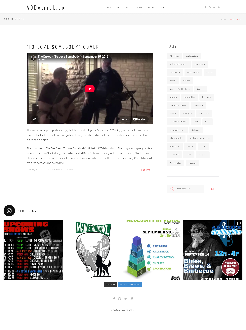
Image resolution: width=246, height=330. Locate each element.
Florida (187, 81)
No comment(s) (55, 170)
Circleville (175, 72)
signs (203, 147)
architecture (192, 56)
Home (109, 7)
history (173, 97)
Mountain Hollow (178, 122)
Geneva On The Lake (180, 89)
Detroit (210, 72)
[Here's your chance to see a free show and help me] (93, 250)
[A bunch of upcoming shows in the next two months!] (33, 250)
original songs (177, 130)
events (173, 81)
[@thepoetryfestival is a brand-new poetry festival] (153, 250)
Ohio (207, 122)
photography (176, 138)
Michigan (187, 114)
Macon (173, 114)
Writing (152, 7)
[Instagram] (210, 7)
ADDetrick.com (48, 7)
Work (140, 7)
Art (119, 7)
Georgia (201, 89)
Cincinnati (200, 64)
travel (189, 155)
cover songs (193, 72)
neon (196, 122)
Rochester (175, 147)
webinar (192, 163)
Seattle (190, 147)
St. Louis (174, 155)
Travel (164, 7)
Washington (176, 163)
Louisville (199, 105)
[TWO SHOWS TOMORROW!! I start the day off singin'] (213, 250)
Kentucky (206, 97)
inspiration (189, 97)
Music (129, 7)
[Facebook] (205, 7)
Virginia (203, 155)
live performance (178, 105)
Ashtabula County (179, 64)
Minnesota (204, 114)
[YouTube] (219, 7)
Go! (212, 188)
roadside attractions (200, 138)
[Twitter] (214, 7)
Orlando (196, 130)
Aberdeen (174, 56)
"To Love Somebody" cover (63, 47)
